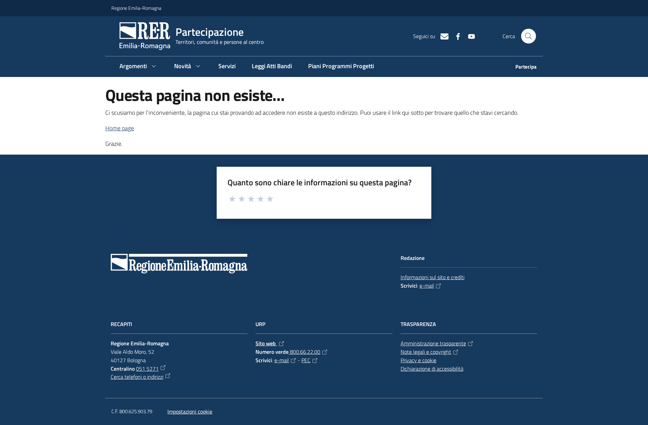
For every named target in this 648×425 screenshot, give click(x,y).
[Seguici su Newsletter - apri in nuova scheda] (442, 36)
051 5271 (147, 369)
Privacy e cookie (418, 360)
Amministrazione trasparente (433, 343)
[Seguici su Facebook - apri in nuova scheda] (455, 36)
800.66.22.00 (304, 352)
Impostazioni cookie (189, 411)
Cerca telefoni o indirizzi (137, 377)
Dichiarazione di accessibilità (432, 369)
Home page (119, 128)
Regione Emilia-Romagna (136, 7)
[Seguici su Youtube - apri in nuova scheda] (469, 36)
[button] (528, 36)
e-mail (427, 286)
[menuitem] (522, 67)
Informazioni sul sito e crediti (432, 277)
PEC (305, 360)
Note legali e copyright (426, 352)
